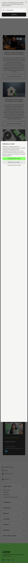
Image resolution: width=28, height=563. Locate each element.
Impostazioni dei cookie (14, 165)
